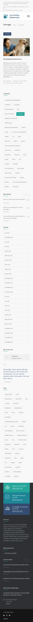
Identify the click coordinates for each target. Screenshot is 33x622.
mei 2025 (7, 246)
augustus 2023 (9, 292)
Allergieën (17, 105)
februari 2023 (8, 319)
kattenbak (21, 426)
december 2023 (9, 278)
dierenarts (8, 408)
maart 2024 (8, 269)
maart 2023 (8, 315)
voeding (17, 467)
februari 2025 (8, 255)
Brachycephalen (9, 114)
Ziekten (21, 83)
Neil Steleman (7, 81)
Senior (6, 449)
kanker (24, 421)
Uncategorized (9, 168)
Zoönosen (15, 186)
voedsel (7, 472)
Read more (6, 77)
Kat (4, 83)
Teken (21, 458)
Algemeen (7, 105)
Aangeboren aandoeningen (12, 100)
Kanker (25, 81)
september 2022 (9, 342)
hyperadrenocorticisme (11, 421)
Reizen (6, 159)
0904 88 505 (15, 356)
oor (13, 440)
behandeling (8, 399)
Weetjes (22, 177)
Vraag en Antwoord (10, 177)
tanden (17, 453)
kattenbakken (9, 431)
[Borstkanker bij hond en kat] (16, 47)
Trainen (7, 164)
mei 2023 (7, 305)
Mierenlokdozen (21, 435)
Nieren (15, 141)
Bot (18, 109)
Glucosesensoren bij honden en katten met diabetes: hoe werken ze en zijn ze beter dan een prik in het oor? (16, 565)
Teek (15, 458)
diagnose (15, 403)
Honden (21, 412)
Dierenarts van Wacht (11, 118)
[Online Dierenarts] (15, 16)
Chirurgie (15, 81)
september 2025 (9, 237)
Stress (13, 159)
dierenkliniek (18, 408)
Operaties (17, 150)
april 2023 (7, 310)
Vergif (20, 462)
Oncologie (9, 83)
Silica (13, 449)
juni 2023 (7, 301)
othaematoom (22, 440)
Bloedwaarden (9, 109)
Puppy (24, 155)
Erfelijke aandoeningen (11, 127)
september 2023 (9, 287)
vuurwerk (7, 476)
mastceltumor (20, 431)
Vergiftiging (20, 168)
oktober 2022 (8, 337)
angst (17, 394)
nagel (6, 440)
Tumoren (15, 83)
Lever (19, 136)
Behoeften (19, 399)
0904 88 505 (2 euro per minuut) (14, 10)
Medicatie (7, 141)
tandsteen (8, 458)
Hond (20, 81)
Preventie (16, 155)
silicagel (21, 449)
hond (13, 412)
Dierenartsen (8, 123)
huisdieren (8, 417)
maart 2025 (8, 251)
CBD (26, 399)
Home (14, 25)
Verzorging (8, 173)
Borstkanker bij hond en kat (12, 59)
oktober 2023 (8, 283)
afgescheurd (8, 394)
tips (6, 462)
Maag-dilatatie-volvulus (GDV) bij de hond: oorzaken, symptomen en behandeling (16, 571)
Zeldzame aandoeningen (19, 182)
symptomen (8, 453)
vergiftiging (8, 467)
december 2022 (9, 328)
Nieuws (23, 141)
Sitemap (5, 619)
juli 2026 (7, 233)
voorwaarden (17, 472)
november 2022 (9, 333)
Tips (20, 159)
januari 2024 (8, 274)
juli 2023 (7, 296)
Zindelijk (16, 476)
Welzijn (7, 182)
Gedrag (23, 127)
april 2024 (7, 265)
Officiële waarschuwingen (12, 146)
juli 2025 (7, 242)
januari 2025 (8, 260)
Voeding (17, 173)
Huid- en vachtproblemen (19, 132)
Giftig (6, 412)
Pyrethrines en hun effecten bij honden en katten (16, 578)
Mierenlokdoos (9, 435)
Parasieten (8, 155)
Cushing (7, 403)
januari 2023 (8, 324)
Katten (12, 426)
